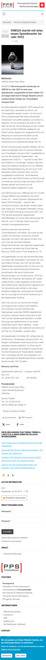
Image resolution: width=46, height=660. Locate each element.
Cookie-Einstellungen (12, 554)
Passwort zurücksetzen (11, 541)
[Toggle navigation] (3, 13)
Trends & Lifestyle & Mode (24, 22)
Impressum (8, 615)
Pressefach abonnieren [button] (15, 498)
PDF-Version (26, 417)
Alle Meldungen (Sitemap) (14, 624)
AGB (5, 618)
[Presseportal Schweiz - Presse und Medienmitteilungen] (7, 5)
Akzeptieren (6, 656)
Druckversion (10, 417)
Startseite (7, 22)
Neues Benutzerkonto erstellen (14, 538)
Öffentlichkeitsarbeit (12, 612)
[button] (12, 60)
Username (6, 511)
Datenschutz (8, 621)
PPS (16, 41)
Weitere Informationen (10, 649)
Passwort (5, 521)
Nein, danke (20, 656)
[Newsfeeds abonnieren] (3, 475)
